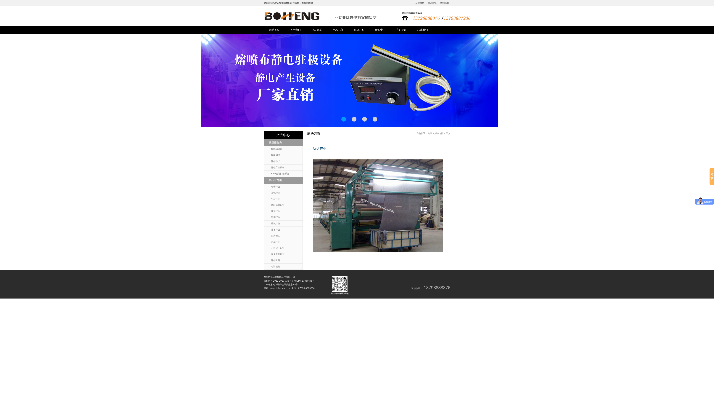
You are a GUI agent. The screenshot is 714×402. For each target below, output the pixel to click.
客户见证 (401, 29)
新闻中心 (380, 29)
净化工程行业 (277, 254)
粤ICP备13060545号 (304, 281)
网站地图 (444, 3)
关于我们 (295, 29)
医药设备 (275, 235)
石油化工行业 (277, 248)
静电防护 (275, 161)
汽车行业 (275, 242)
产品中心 (338, 29)
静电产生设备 (277, 167)
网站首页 (274, 29)
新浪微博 (419, 3)
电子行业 (275, 186)
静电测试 (275, 155)
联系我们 (422, 29)
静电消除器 (276, 149)
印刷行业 (275, 217)
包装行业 (275, 199)
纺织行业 (275, 223)
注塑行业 (275, 211)
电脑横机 (275, 266)
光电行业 (275, 193)
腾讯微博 (432, 3)
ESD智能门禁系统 (280, 173)
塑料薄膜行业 (277, 205)
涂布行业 (275, 229)
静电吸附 (275, 260)
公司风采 (316, 29)
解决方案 (359, 29)
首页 (430, 133)
